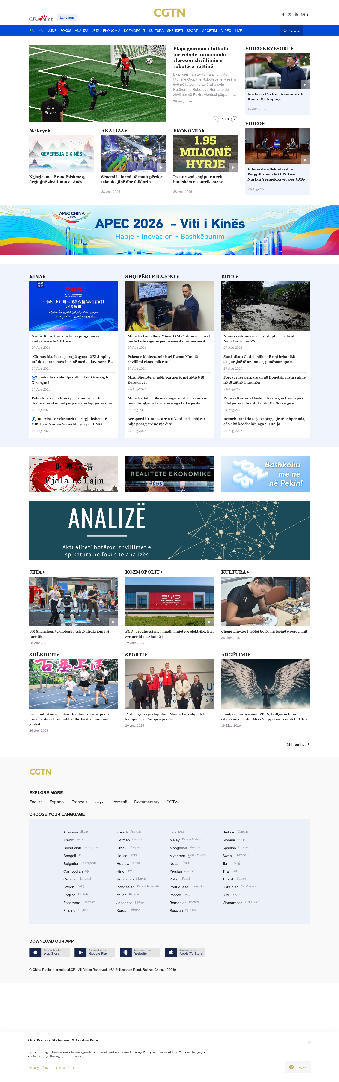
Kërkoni (294, 31)
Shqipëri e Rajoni (150, 276)
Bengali (73, 855)
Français (79, 801)
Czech (73, 887)
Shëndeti (42, 655)
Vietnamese (241, 902)
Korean (128, 910)
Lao (177, 832)
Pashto (180, 894)
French (128, 832)
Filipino (75, 910)
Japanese (130, 902)
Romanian (184, 902)
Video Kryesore (267, 48)
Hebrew (128, 863)
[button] (216, 119)
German (129, 840)
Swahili (236, 855)
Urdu (230, 894)
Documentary (146, 801)
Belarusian (81, 847)
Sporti (134, 655)
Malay (186, 840)
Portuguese (187, 887)
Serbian (235, 832)
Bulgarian (79, 863)
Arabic (74, 840)
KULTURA (233, 572)
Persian (182, 871)
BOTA (228, 276)
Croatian (77, 879)
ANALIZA (112, 131)
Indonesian (137, 887)
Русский (120, 801)
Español (57, 801)
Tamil (232, 863)
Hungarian (131, 879)
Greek (128, 847)
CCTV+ (173, 801)
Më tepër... (297, 744)
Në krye (38, 131)
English (36, 801)
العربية (100, 801)
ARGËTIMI (234, 655)
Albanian (75, 832)
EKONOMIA (187, 131)
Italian (127, 894)
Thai (230, 871)
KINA (35, 276)
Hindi (124, 871)
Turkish (234, 879)
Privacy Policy (38, 1068)
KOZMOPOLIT (142, 572)
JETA (35, 572)
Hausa (126, 855)
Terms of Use (65, 1068)
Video (253, 123)
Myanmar (188, 855)
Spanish (236, 847)
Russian (183, 910)
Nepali (180, 863)
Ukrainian (239, 887)
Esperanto (79, 902)
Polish (180, 879)
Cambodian (76, 871)
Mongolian (185, 847)
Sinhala (234, 840)
